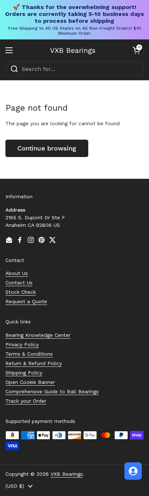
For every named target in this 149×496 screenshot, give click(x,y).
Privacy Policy (22, 344)
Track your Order (25, 401)
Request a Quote (26, 301)
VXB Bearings (72, 50)
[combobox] (74, 69)
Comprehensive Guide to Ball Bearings (52, 391)
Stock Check (20, 292)
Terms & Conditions (29, 354)
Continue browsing (46, 148)
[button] (136, 50)
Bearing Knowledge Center (38, 335)
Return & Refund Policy (33, 363)
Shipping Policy (23, 373)
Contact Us (19, 282)
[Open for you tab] (133, 471)
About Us (16, 273)
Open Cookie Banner (30, 382)
